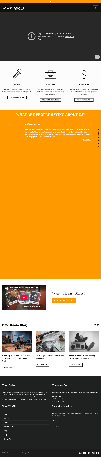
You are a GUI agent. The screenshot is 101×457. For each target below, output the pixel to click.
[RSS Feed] (97, 450)
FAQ (5, 432)
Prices (6, 420)
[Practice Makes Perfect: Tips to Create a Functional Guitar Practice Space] (17, 341)
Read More (87, 140)
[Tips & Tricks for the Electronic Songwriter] (84, 341)
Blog (5, 428)
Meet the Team (9, 424)
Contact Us (7, 436)
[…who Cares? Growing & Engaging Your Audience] (50, 341)
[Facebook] (84, 450)
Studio (6, 411)
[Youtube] (93, 450)
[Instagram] (88, 450)
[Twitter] (80, 450)
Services (6, 415)
